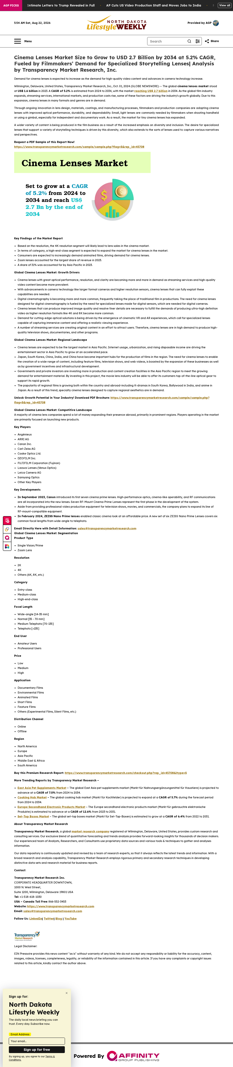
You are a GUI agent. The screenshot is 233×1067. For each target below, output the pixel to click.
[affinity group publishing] (7, 538)
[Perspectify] (7, 529)
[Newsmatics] (7, 546)
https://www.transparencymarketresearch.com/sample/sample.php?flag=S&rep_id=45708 (79, 146)
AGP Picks (11, 5)
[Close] (66, 993)
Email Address (20, 1034)
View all (224, 5)
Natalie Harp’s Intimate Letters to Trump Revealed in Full (49, 5)
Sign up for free (37, 1049)
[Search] (189, 41)
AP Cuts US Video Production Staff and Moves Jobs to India (153, 5)
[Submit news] (7, 520)
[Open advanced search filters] (197, 41)
